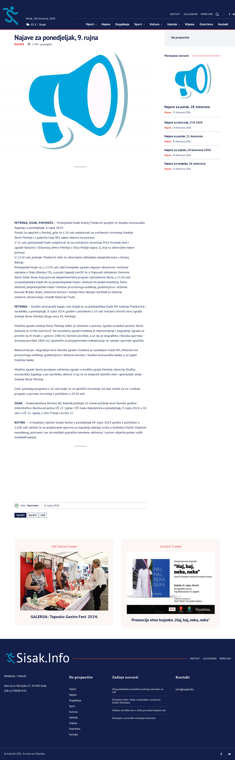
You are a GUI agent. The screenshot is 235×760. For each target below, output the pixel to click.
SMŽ (42, 515)
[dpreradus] (17, 505)
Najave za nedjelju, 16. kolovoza (184, 163)
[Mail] (229, 754)
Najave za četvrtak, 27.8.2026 (183, 122)
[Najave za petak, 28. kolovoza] (192, 81)
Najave (19, 44)
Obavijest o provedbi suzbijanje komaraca (133, 718)
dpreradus (33, 505)
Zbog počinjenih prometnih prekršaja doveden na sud (137, 691)
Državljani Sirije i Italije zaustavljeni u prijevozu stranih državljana (136, 701)
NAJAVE (33, 515)
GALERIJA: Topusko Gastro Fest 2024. (64, 616)
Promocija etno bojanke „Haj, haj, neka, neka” (171, 620)
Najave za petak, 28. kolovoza (187, 107)
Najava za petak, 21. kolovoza (183, 136)
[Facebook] (229, 14)
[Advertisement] (80, 193)
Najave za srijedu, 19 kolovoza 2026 (187, 150)
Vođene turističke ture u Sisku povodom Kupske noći (139, 710)
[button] (217, 14)
